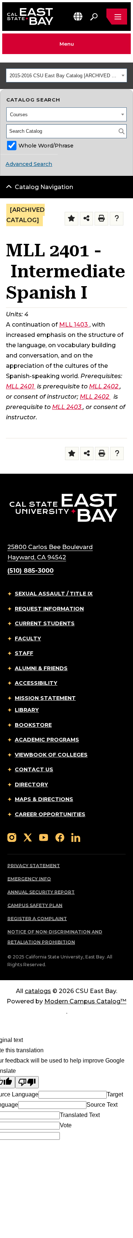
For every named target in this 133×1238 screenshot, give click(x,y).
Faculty (28, 638)
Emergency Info (29, 879)
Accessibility (36, 683)
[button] (78, 16)
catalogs (38, 991)
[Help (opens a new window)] (116, 218)
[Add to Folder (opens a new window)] (71, 218)
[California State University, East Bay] (63, 507)
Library (27, 710)
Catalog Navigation (44, 187)
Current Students (45, 623)
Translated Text (80, 1115)
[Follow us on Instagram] (11, 836)
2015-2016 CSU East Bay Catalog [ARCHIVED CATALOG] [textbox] (64, 75)
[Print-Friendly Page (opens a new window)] (101, 218)
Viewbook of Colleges (51, 754)
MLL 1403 (73, 324)
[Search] (121, 131)
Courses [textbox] (19, 114)
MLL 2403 (66, 406)
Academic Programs (47, 739)
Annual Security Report (41, 892)
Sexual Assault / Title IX (54, 593)
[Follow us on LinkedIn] (75, 836)
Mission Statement (45, 698)
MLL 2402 (103, 386)
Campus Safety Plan (34, 905)
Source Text (101, 1105)
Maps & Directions (44, 799)
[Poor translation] (27, 1082)
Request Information (49, 608)
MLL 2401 (20, 386)
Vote (66, 1125)
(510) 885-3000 (30, 570)
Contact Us (34, 769)
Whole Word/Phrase (46, 145)
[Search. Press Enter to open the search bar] (93, 16)
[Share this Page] (86, 218)
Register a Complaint (37, 918)
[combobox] (66, 75)
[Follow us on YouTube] (43, 836)
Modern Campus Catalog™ (85, 1001)
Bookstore (33, 725)
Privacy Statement (33, 865)
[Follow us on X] (27, 836)
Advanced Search (29, 164)
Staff (24, 653)
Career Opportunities (50, 814)
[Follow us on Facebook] (59, 836)
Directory (31, 784)
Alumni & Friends (41, 668)
